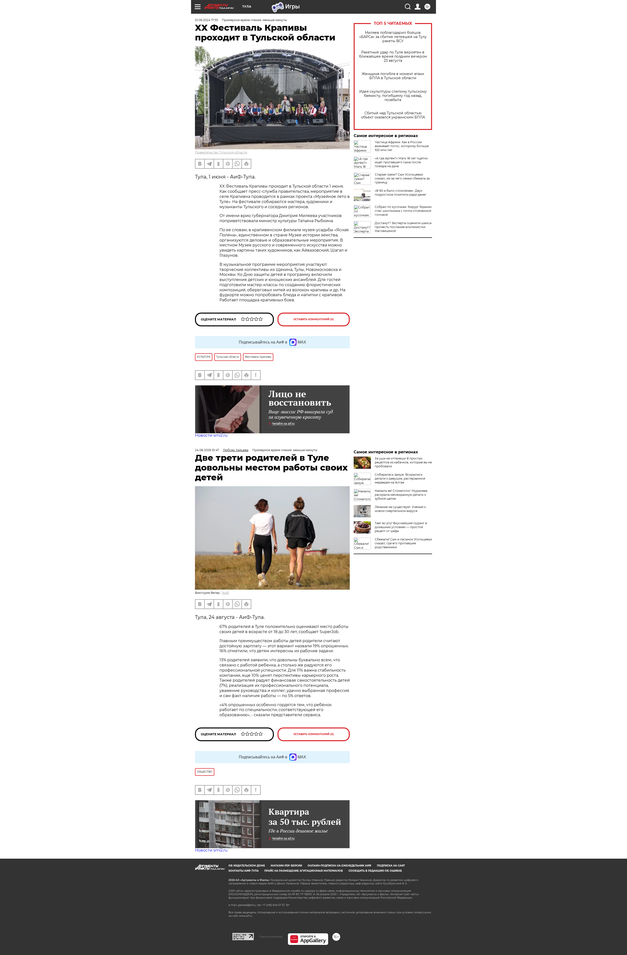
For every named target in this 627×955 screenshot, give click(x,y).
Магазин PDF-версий (286, 865)
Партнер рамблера (270, 936)
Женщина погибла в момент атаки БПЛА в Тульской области (393, 76)
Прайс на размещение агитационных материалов (303, 870)
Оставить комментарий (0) (313, 319)
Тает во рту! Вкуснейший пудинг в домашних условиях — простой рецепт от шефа (401, 527)
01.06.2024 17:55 (206, 20)
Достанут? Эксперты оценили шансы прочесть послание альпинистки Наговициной (403, 227)
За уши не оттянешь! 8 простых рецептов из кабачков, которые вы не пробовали (403, 462)
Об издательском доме (247, 865)
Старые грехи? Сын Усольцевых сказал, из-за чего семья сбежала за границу (402, 178)
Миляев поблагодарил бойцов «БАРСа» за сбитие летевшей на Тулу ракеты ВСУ (393, 37)
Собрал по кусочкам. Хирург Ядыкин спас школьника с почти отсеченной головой (403, 210)
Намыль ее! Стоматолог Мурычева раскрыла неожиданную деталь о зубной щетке (401, 494)
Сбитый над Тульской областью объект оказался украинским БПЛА (393, 115)
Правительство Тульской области (221, 152)
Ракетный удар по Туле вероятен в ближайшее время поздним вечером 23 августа (393, 56)
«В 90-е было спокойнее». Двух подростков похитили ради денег (400, 192)
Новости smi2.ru (211, 435)
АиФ (225, 593)
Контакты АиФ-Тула (244, 870)
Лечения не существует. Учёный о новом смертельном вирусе (400, 509)
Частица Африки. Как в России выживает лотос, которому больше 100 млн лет (402, 146)
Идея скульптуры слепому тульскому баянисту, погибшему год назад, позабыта (393, 95)
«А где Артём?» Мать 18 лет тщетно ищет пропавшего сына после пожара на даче (401, 162)
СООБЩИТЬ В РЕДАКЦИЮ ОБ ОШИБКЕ (375, 870)
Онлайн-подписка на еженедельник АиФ (339, 865)
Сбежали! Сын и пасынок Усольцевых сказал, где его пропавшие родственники (403, 543)
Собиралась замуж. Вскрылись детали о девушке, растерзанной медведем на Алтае (400, 478)
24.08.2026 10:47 (207, 450)
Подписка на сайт (391, 865)
